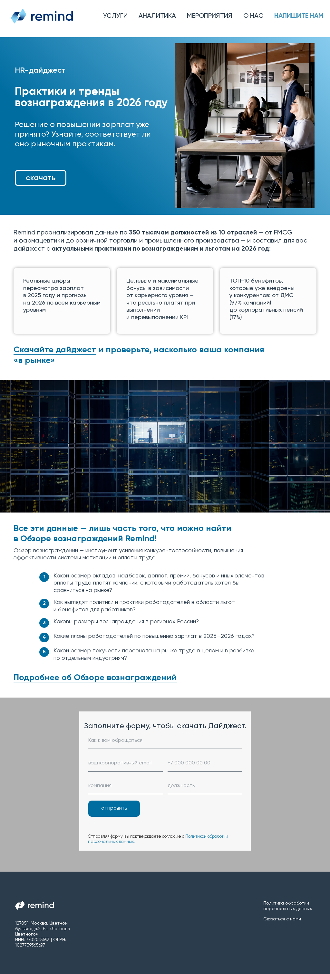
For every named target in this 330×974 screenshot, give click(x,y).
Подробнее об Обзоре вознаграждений (95, 838)
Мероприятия (209, 16)
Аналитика (157, 16)
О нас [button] (253, 16)
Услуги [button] (115, 16)
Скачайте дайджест (55, 350)
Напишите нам (299, 16)
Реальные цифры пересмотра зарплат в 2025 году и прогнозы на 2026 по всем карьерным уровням (62, 295)
